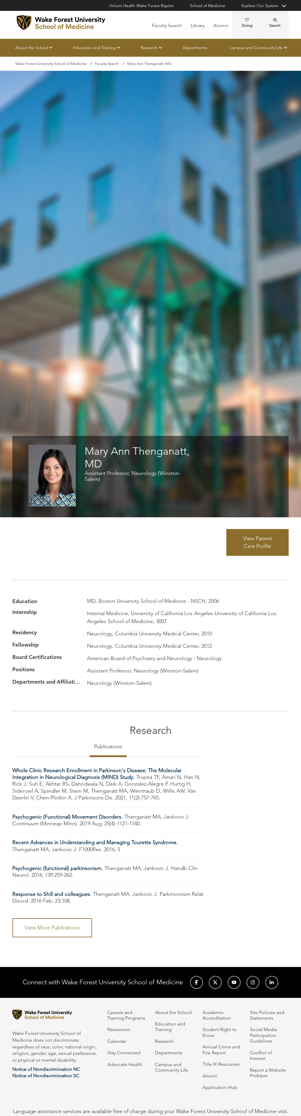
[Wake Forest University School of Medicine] (61, 22)
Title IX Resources (221, 1064)
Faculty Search (167, 25)
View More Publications (52, 927)
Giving (247, 25)
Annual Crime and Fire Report (221, 1049)
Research (149, 47)
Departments (195, 47)
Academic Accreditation (217, 1015)
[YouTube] (234, 982)
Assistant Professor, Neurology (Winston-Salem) (132, 476)
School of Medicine (207, 5)
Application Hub (220, 1087)
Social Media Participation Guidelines (263, 1035)
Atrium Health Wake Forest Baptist (141, 5)
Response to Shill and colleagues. (51, 894)
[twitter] (215, 982)
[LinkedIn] (271, 982)
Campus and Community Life (256, 47)
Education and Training (94, 47)
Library (198, 25)
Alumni (220, 25)
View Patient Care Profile (257, 542)
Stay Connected (124, 1052)
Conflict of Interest (261, 1055)
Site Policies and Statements (267, 1015)
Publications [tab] (108, 746)
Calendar (116, 1041)
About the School (31, 47)
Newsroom (118, 1029)
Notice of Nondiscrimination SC (45, 1075)
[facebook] (196, 982)
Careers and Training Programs (126, 1015)
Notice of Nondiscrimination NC (46, 1069)
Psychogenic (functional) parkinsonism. (57, 868)
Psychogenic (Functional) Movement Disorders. (67, 817)
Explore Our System (259, 5)
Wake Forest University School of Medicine (50, 63)
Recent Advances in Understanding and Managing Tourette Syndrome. (95, 842)
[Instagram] (253, 982)
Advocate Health (124, 1064)
